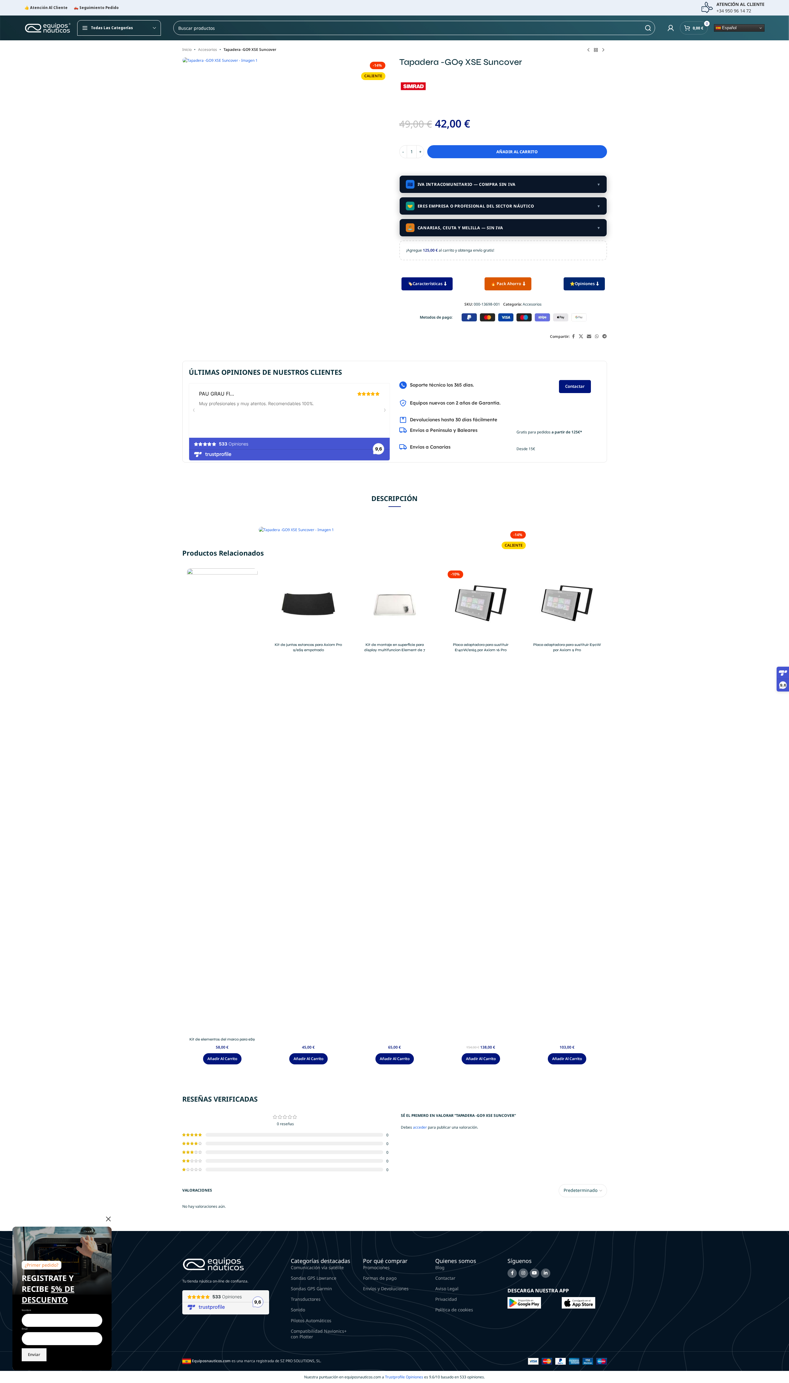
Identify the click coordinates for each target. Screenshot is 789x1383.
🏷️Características (425, 283)
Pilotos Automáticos (311, 1320)
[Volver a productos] (596, 50)
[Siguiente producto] (603, 50)
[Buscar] (648, 28)
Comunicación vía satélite (317, 1267)
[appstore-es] (578, 1302)
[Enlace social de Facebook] (573, 336)
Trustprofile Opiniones (404, 1377)
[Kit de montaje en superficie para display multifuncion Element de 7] (394, 603)
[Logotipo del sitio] (47, 27)
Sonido (298, 1310)
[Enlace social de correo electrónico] (589, 336)
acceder (420, 1127)
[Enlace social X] (581, 336)
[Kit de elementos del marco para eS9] (222, 801)
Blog (440, 1267)
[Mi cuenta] (670, 28)
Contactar (575, 386)
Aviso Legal (447, 1288)
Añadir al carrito (517, 151)
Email (25, 1328)
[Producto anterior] (588, 50)
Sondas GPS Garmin (311, 1288)
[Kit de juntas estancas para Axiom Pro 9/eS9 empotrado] (308, 603)
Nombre (26, 1310)
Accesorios (207, 49)
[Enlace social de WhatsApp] (597, 336)
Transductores (306, 1299)
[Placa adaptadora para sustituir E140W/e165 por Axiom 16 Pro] (480, 603)
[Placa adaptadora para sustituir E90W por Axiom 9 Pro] (567, 603)
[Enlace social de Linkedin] (545, 1273)
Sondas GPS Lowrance (313, 1278)
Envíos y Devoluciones (386, 1288)
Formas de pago (380, 1278)
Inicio (187, 49)
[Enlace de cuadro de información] (733, 7)
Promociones (376, 1267)
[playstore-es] (524, 1302)
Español (729, 27)
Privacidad (446, 1299)
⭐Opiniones (582, 283)
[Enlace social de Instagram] (523, 1273)
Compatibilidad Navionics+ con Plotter (319, 1334)
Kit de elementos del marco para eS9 (222, 1039)
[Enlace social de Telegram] (605, 336)
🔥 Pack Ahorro (506, 283)
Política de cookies (454, 1310)
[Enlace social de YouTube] (534, 1273)
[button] (222, 1058)
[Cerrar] (108, 1219)
